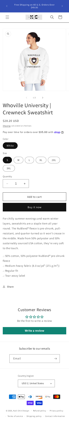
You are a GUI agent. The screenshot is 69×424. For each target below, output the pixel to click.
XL (41, 160)
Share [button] (10, 286)
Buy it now (35, 207)
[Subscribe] (56, 358)
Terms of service (15, 416)
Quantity (7, 176)
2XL (54, 160)
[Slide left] (26, 98)
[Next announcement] (62, 6)
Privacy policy (56, 410)
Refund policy (39, 410)
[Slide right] (43, 98)
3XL (9, 168)
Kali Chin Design (21, 410)
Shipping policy (34, 416)
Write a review (34, 331)
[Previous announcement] (7, 6)
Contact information (55, 416)
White (10, 145)
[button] (7, 17)
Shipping (6, 126)
